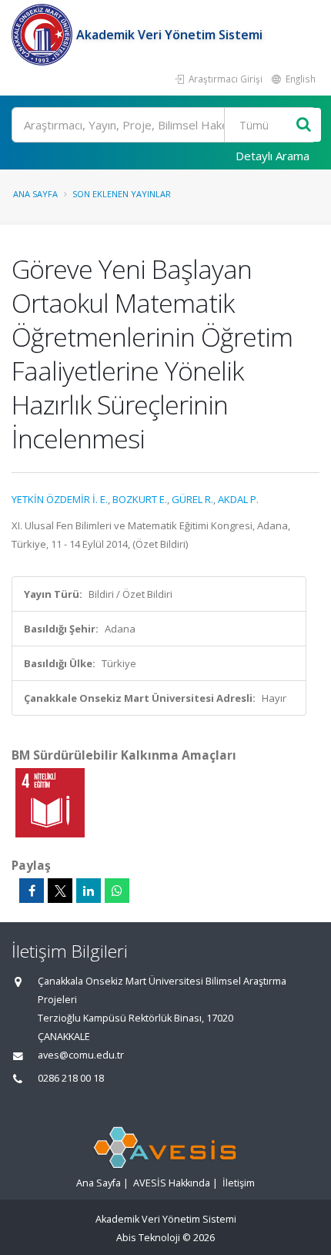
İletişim (238, 1183)
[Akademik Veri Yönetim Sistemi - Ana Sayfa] (44, 34)
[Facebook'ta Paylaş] (31, 890)
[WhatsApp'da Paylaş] (117, 890)
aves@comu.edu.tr (81, 1055)
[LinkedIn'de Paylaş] (88, 890)
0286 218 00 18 (71, 1078)
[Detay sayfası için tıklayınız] (50, 802)
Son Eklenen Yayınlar (121, 194)
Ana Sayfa (35, 194)
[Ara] (303, 125)
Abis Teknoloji (148, 1237)
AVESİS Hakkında (171, 1183)
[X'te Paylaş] (60, 890)
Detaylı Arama (272, 155)
